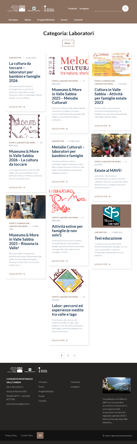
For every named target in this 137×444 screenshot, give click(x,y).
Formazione (23, 223)
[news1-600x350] (111, 215)
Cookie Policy (27, 435)
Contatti (78, 19)
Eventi (64, 19)
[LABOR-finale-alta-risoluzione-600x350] (68, 280)
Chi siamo (13, 19)
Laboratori (15, 58)
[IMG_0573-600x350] (26, 206)
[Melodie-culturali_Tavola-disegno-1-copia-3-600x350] (26, 125)
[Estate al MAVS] (111, 144)
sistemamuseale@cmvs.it (17, 404)
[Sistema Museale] (31, 8)
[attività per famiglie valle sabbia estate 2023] (111, 64)
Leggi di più (16, 107)
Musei (28, 19)
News (32, 142)
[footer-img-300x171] (117, 385)
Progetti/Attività (45, 19)
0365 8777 (14, 396)
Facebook (72, 8)
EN (40, 435)
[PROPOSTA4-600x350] (68, 200)
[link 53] (75, 355)
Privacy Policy (11, 435)
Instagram (84, 8)
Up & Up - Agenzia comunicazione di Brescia (118, 435)
